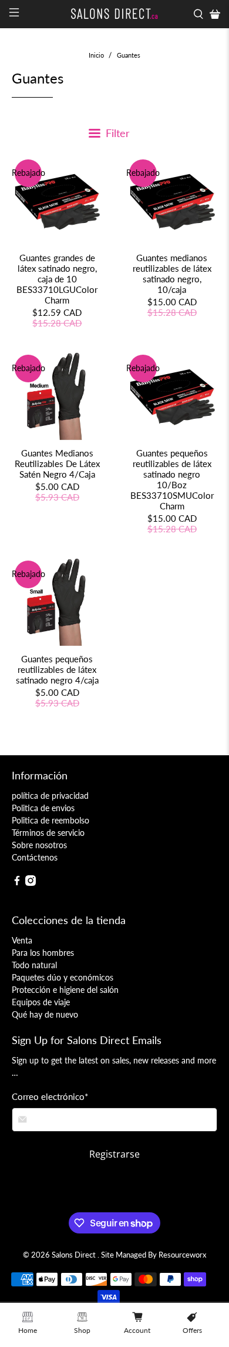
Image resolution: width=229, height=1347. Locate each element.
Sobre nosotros (39, 845)
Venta (22, 940)
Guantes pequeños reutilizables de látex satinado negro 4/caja (57, 669)
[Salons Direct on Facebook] (17, 883)
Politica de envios (43, 808)
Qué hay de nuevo (45, 1014)
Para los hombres (43, 953)
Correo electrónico (50, 1096)
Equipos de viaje (41, 1002)
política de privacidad (50, 796)
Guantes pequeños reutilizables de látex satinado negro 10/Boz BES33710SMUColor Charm (172, 479)
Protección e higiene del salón (65, 990)
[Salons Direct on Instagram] (30, 883)
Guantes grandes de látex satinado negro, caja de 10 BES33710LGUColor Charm (56, 278)
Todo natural (34, 965)
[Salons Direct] (115, 13)
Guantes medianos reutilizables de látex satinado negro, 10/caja (172, 273)
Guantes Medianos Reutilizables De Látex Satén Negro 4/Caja (57, 463)
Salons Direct (74, 1255)
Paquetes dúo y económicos (62, 977)
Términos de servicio (48, 833)
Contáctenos (35, 857)
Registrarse (114, 1154)
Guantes (128, 55)
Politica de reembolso (50, 820)
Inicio (96, 55)
